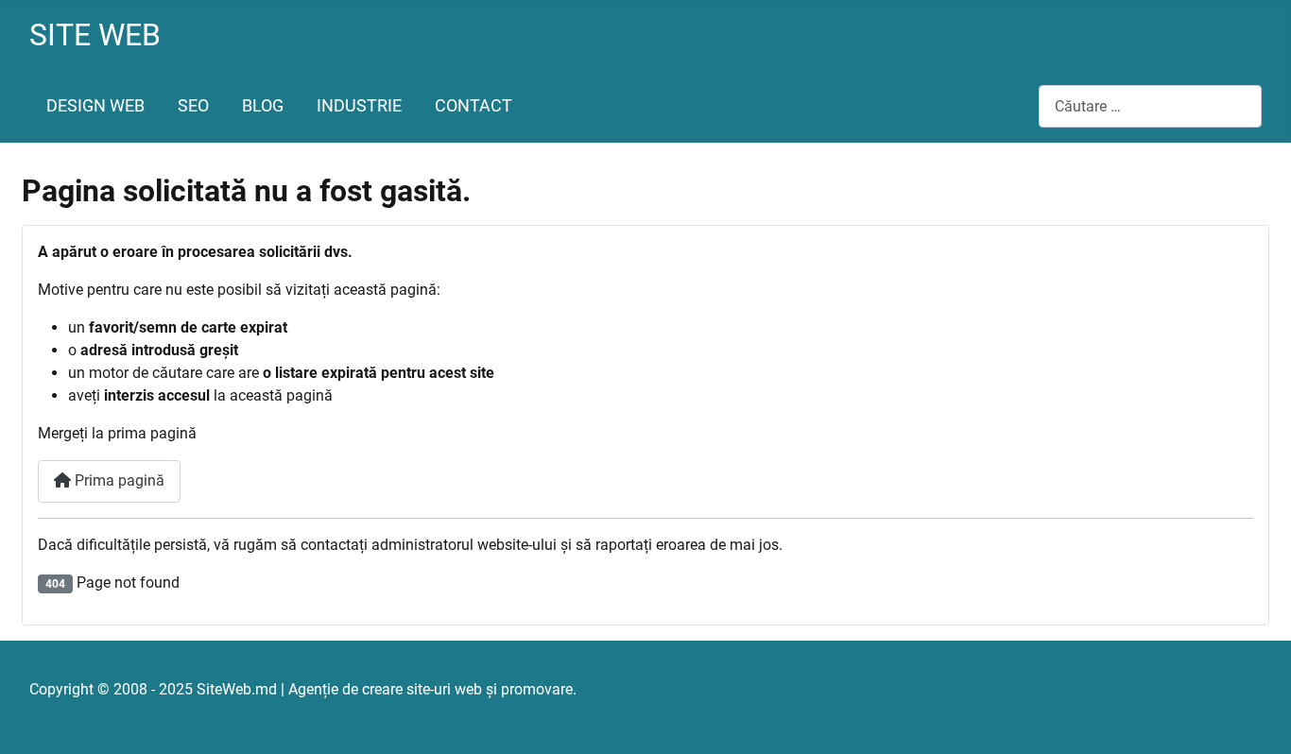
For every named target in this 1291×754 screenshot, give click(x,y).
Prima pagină (117, 480)
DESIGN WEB (95, 105)
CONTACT (473, 105)
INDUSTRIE (359, 105)
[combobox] (1150, 106)
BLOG (263, 105)
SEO (193, 105)
